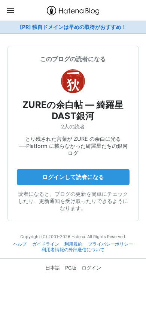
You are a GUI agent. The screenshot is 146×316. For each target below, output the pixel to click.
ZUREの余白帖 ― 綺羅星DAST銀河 (73, 110)
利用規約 (73, 244)
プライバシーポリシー (110, 244)
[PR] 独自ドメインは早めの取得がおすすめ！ (73, 27)
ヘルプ (20, 244)
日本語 (52, 268)
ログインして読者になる (73, 176)
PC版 (70, 268)
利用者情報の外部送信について (73, 249)
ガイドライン (45, 244)
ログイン (91, 268)
